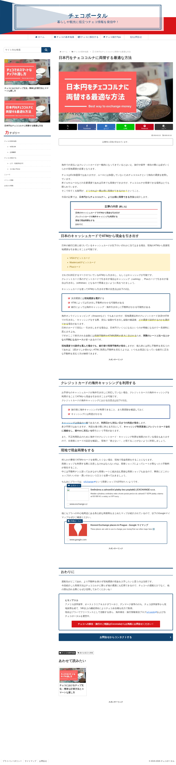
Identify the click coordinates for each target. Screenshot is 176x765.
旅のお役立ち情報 (86, 653)
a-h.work (150, 612)
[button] (164, 127)
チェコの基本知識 (68, 653)
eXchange (89, 482)
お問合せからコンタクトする (116, 637)
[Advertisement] (116, 154)
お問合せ (43, 761)
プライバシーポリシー (12, 761)
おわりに (79, 224)
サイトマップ (30, 761)
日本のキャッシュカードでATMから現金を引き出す (97, 213)
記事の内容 (111, 206)
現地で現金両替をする (85, 220)
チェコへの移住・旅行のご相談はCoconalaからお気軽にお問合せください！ (116, 624)
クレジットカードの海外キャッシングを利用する (96, 216)
